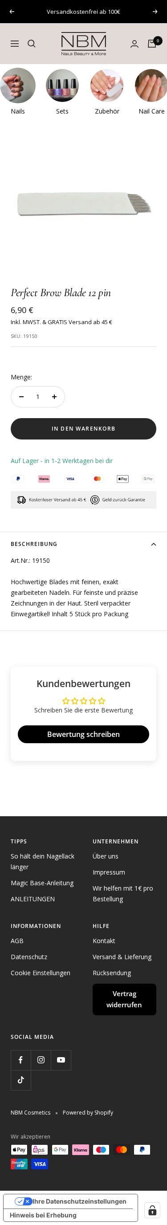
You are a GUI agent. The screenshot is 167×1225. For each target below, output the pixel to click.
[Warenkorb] (151, 44)
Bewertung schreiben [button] (83, 734)
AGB (17, 940)
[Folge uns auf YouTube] (61, 1060)
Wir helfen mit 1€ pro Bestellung (123, 893)
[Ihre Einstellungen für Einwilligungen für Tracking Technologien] (152, 1210)
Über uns (105, 856)
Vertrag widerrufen (124, 999)
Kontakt (104, 940)
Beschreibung (34, 544)
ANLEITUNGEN (33, 899)
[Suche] (32, 44)
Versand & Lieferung (122, 956)
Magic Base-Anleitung (42, 883)
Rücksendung (112, 973)
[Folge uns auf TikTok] (21, 1080)
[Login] (134, 44)
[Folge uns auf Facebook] (21, 1060)
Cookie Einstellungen (40, 973)
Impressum (109, 872)
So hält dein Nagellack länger (42, 861)
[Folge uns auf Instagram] (41, 1060)
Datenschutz (29, 956)
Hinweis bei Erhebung (43, 1215)
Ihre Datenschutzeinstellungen (79, 1201)
